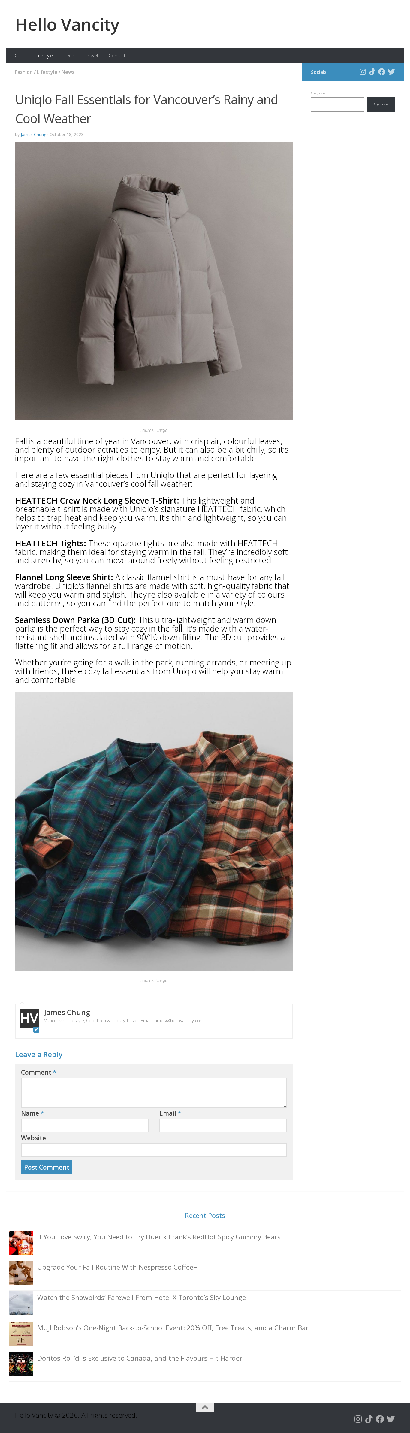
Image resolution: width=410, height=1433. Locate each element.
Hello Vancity (67, 24)
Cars (20, 55)
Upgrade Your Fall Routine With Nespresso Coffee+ (117, 1267)
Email (170, 1113)
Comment (38, 1072)
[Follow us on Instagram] (362, 71)
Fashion (24, 72)
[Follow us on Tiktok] (372, 71)
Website (33, 1138)
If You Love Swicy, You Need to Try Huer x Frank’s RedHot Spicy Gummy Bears (159, 1236)
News (68, 72)
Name (32, 1113)
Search (318, 94)
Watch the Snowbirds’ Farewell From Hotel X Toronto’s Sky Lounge (141, 1297)
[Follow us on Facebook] (381, 71)
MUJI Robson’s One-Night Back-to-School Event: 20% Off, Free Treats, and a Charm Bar (173, 1327)
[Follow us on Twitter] (391, 71)
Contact (117, 55)
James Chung (33, 134)
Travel (91, 55)
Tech (69, 55)
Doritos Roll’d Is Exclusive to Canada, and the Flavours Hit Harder (139, 1358)
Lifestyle (44, 55)
